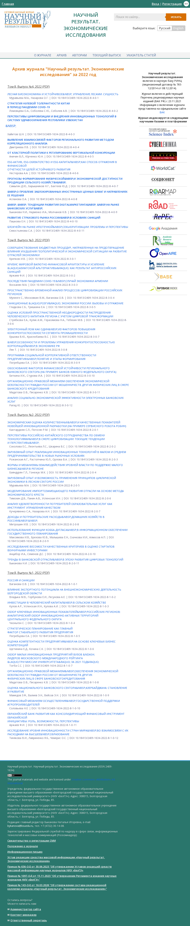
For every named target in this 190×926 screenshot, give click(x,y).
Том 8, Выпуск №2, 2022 (24, 415)
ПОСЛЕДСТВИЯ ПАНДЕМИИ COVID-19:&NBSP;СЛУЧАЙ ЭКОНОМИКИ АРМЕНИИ (57, 281)
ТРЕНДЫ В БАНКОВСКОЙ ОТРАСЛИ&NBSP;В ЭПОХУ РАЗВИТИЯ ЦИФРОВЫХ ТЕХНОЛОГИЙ (65, 559)
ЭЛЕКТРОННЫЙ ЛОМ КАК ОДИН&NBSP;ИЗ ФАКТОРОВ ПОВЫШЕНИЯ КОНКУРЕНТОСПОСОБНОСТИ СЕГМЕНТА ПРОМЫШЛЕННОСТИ (51, 331)
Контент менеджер (23, 915)
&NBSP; (11, 126)
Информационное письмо (24, 851)
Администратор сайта (25, 909)
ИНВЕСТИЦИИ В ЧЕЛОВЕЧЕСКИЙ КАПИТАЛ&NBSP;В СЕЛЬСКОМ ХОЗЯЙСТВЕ (56, 602)
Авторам (79, 55)
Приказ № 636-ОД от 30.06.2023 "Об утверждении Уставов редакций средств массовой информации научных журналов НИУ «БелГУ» (59, 868)
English (178, 28)
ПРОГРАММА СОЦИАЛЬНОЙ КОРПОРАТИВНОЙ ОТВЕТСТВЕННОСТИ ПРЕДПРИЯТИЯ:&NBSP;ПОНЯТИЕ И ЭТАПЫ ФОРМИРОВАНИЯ (51, 357)
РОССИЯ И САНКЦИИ (21, 580)
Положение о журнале (22, 846)
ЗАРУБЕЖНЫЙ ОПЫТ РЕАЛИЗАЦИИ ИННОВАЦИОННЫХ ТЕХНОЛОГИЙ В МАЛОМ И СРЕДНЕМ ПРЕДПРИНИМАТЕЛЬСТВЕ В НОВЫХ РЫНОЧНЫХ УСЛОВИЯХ (66, 453)
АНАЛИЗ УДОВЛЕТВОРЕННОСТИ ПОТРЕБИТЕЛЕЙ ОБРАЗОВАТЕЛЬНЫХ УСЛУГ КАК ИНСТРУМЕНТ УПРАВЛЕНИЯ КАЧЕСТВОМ (59, 505)
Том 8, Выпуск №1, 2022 (24, 573)
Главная (8, 4)
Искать (176, 17)
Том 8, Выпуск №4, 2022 (24, 87)
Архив (62, 55)
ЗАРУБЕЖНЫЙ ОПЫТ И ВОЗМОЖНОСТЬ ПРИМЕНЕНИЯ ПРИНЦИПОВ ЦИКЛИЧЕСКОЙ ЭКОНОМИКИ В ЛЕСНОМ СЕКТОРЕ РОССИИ (61, 479)
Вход (155, 4)
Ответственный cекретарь (28, 920)
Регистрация (172, 4)
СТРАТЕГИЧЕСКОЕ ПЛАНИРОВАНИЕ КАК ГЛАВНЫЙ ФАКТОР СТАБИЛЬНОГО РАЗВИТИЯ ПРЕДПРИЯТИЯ (40, 630)
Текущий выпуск (106, 55)
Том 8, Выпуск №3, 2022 (24, 240)
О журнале (42, 55)
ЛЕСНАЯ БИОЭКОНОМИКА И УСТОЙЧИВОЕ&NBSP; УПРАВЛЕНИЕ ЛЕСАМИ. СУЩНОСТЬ (62, 94)
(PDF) (46, 87)
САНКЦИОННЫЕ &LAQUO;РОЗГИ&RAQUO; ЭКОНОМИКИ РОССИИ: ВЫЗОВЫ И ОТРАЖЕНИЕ (65, 303)
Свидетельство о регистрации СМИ (31, 840)
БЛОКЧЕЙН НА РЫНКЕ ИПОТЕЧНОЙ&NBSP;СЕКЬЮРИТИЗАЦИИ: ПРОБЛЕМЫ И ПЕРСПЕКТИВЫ (67, 227)
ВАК (162, 112)
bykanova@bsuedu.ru (20, 826)
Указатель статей (141, 55)
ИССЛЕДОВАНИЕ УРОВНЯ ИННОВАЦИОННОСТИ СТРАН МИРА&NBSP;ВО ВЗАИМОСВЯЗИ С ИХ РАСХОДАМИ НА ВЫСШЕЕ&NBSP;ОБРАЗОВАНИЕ (67, 732)
